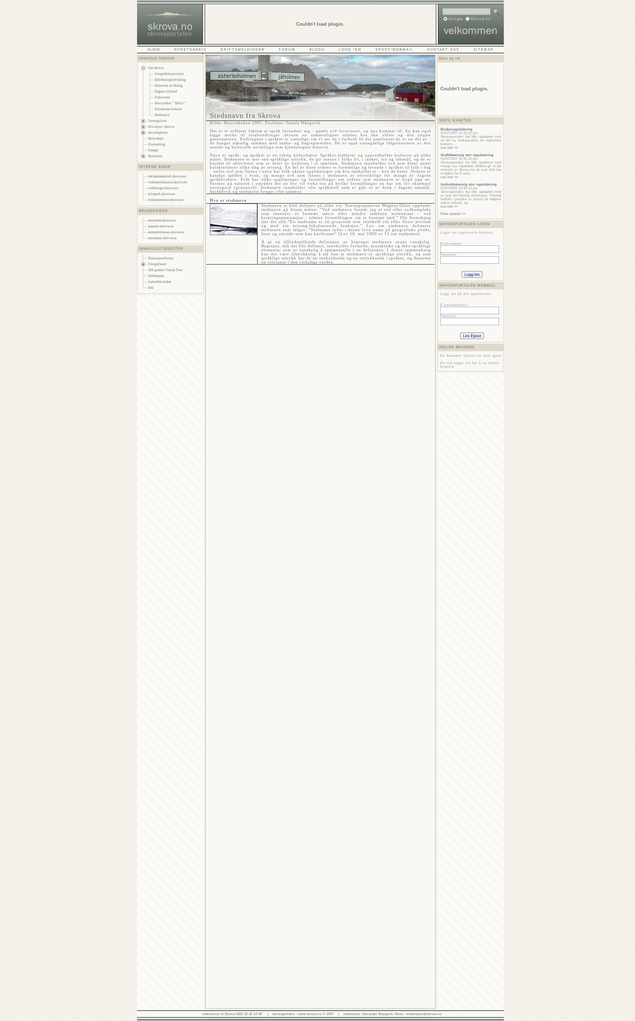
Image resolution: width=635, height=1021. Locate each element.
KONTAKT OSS (443, 49)
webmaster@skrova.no (424, 1014)
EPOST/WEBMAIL (394, 49)
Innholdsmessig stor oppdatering (469, 184)
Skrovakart (156, 138)
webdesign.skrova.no (163, 188)
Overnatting (156, 144)
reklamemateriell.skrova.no (167, 176)
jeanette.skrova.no (161, 226)
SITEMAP (483, 49)
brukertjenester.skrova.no (166, 200)
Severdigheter (158, 132)
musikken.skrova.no (162, 238)
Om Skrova (156, 68)
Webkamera (156, 276)
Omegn (153, 150)
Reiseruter (155, 156)
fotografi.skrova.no (161, 194)
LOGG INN (350, 49)
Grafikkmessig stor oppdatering (467, 155)
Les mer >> (449, 148)
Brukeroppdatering (457, 129)
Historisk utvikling (169, 85)
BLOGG (317, 49)
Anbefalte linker (159, 282)
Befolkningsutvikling (170, 80)
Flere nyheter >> (453, 214)
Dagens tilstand (166, 91)
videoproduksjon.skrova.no (167, 182)
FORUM (287, 49)
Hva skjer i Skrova (161, 127)
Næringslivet (157, 121)
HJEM (154, 49)
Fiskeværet (162, 97)
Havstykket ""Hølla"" (170, 103)
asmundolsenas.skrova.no (166, 232)
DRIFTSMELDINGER (242, 49)
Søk (151, 288)
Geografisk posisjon (169, 74)
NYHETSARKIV (190, 49)
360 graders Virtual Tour (165, 270)
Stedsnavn (162, 115)
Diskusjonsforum (160, 258)
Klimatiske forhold (168, 109)
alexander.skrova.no (162, 220)
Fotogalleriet (157, 264)
